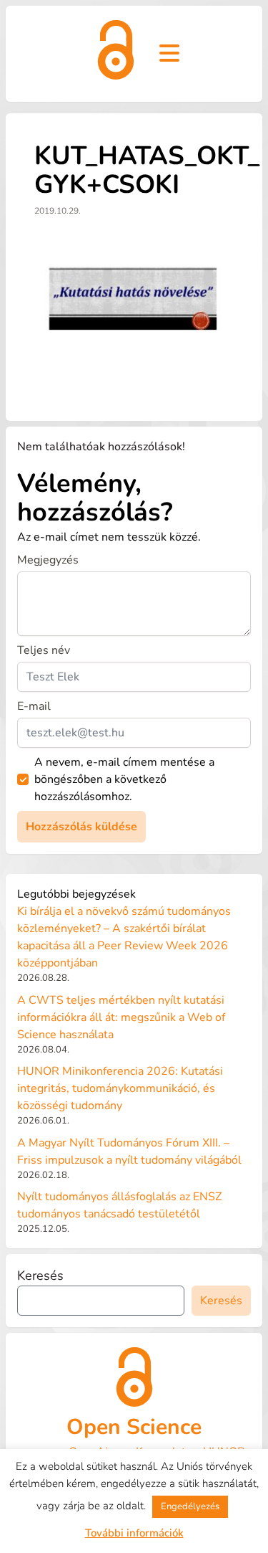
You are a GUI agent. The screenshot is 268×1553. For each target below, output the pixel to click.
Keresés (40, 1275)
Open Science (134, 1427)
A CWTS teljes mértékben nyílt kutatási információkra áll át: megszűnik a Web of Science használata (121, 1017)
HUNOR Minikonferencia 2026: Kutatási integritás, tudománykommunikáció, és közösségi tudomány (120, 1088)
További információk (134, 1533)
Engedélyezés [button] (190, 1506)
